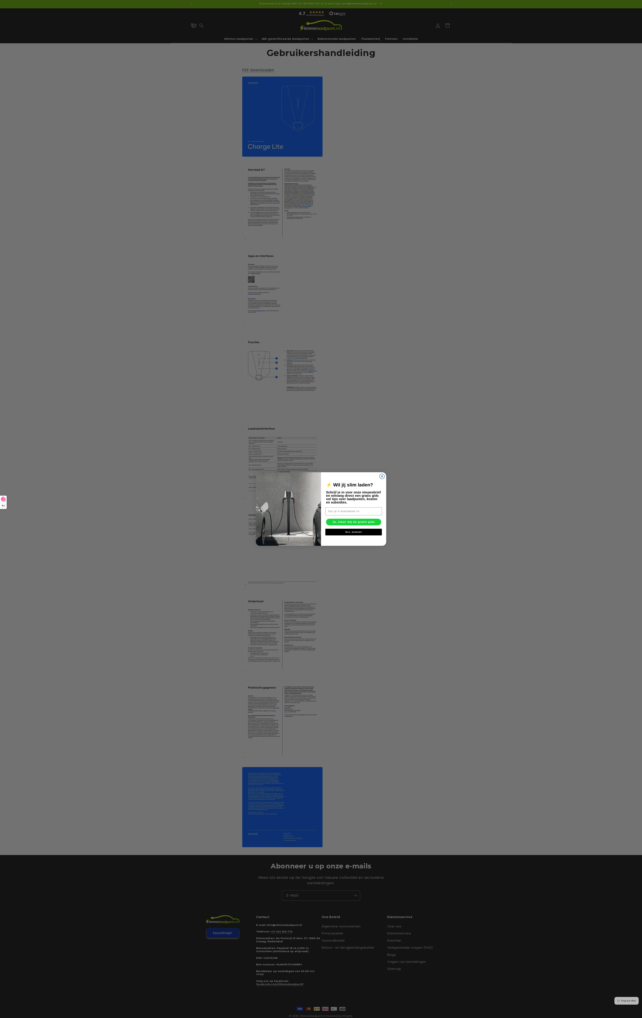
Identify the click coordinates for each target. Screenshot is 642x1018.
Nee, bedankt (353, 532)
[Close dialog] (382, 476)
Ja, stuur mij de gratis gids (353, 522)
